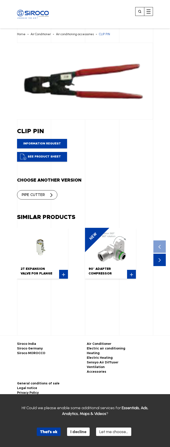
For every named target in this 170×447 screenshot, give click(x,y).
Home (21, 34)
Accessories (96, 371)
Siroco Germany (30, 348)
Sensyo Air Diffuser (102, 362)
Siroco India (26, 343)
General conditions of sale (38, 383)
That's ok (48, 431)
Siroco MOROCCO (31, 353)
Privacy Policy (28, 392)
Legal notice (27, 388)
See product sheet (44, 156)
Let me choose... (113, 431)
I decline (78, 431)
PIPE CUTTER (33, 195)
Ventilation (96, 367)
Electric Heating (100, 357)
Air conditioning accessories (75, 34)
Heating (93, 353)
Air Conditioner (41, 34)
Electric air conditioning (106, 348)
